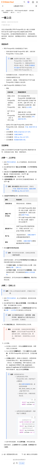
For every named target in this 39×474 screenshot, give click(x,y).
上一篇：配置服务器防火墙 (9, 454)
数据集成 (5, 12)
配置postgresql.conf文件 (22, 132)
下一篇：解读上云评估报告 (29, 454)
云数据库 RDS (9, 10)
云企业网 (29, 107)
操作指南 (31, 10)
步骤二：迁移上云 (15, 267)
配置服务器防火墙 (19, 140)
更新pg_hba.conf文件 (21, 137)
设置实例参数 (26, 384)
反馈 (22, 463)
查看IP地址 (25, 215)
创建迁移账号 (18, 134)
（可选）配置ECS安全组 (20, 189)
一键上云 (12, 12)
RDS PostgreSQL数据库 (21, 10)
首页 (3, 10)
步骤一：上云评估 (10, 310)
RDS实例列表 (11, 162)
